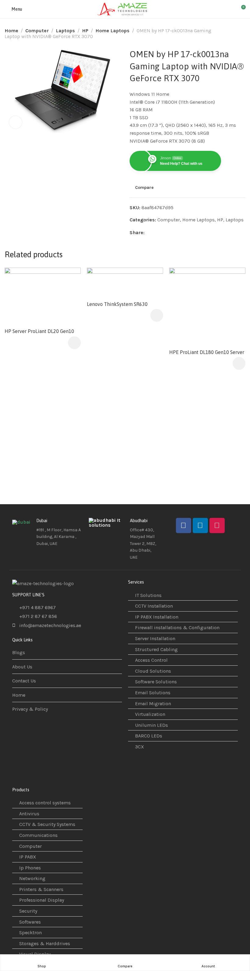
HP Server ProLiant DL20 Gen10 (39, 331)
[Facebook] (183, 525)
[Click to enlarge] (15, 122)
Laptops (65, 30)
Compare (144, 187)
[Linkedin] (200, 525)
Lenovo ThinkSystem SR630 (117, 304)
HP (85, 30)
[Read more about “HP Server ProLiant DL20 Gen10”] (74, 342)
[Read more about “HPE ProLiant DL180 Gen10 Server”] (239, 363)
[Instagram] (217, 525)
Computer (37, 30)
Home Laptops (112, 30)
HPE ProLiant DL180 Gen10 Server (206, 352)
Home (11, 30)
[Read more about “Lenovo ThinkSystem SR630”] (156, 315)
